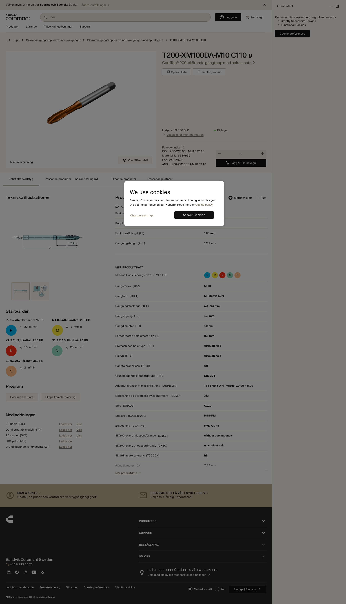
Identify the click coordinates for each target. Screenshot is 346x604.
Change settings (142, 215)
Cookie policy (204, 205)
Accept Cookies (194, 215)
